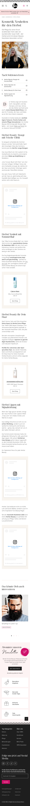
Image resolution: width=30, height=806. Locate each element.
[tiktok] (11, 763)
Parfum (4, 732)
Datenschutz (17, 792)
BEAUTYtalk (20, 742)
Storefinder (20, 735)
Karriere (19, 738)
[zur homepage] (15, 5)
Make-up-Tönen (19, 126)
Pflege (3, 738)
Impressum (17, 795)
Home (3, 17)
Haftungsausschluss (6, 792)
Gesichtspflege (6, 627)
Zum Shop (15, 301)
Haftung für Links (5, 795)
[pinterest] (15, 763)
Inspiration (9, 17)
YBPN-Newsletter (21, 745)
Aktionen (4, 748)
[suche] (6, 6)
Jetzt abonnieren (15, 668)
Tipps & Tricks (16, 17)
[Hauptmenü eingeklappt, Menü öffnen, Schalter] (3, 6)
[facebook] (7, 763)
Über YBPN (20, 732)
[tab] (11, 635)
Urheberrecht (18, 788)
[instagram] (3, 763)
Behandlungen (6, 742)
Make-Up (4, 735)
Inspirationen (6, 745)
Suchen (6, 782)
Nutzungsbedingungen (7, 788)
